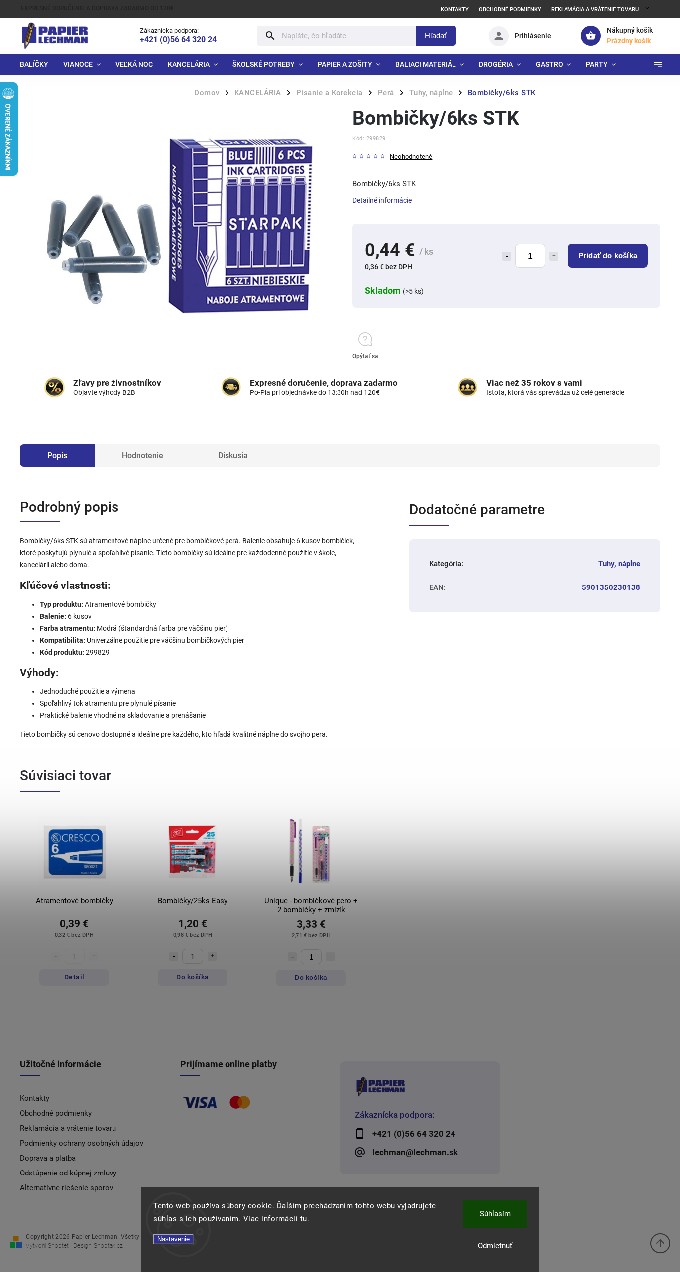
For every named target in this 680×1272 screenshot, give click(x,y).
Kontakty (455, 9)
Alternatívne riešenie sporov (66, 1187)
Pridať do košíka (607, 255)
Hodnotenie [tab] (142, 455)
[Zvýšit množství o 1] (212, 956)
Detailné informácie (382, 200)
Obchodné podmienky (510, 9)
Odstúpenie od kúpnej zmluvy (68, 1173)
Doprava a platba (48, 1158)
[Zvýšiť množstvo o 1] (553, 256)
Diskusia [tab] (233, 455)
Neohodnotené (411, 157)
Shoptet (58, 1245)
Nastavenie (173, 1239)
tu (303, 1218)
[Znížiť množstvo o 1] (506, 256)
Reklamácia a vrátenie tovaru (595, 9)
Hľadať (436, 35)
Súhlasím (495, 1213)
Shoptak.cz (108, 1245)
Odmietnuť (495, 1245)
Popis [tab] (57, 455)
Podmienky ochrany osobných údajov (81, 1143)
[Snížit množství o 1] (173, 956)
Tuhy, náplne (619, 563)
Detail (74, 977)
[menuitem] (38, 64)
